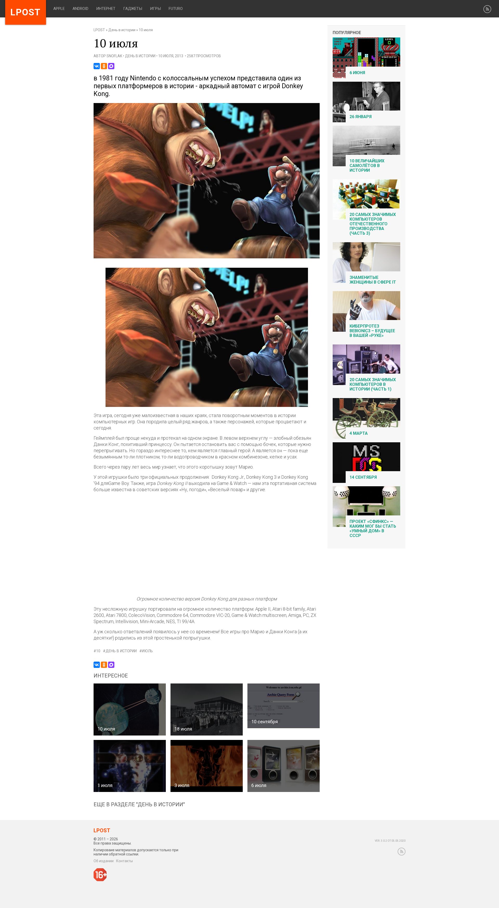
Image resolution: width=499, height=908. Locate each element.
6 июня (357, 72)
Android (80, 8)
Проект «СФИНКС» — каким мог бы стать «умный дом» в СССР (373, 528)
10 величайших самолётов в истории (367, 165)
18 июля (183, 729)
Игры (155, 8)
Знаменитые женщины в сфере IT (373, 280)
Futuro (176, 8)
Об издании (104, 861)
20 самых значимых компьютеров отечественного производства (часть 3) (373, 224)
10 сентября (264, 721)
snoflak (114, 56)
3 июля (181, 785)
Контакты (124, 861)
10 (98, 651)
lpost (25, 12)
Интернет (105, 8)
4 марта (359, 433)
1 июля (105, 785)
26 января (361, 116)
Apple (59, 8)
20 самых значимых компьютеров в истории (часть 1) (373, 384)
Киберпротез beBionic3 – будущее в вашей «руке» (372, 331)
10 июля (106, 729)
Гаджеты (132, 8)
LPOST (99, 30)
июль (147, 651)
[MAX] (111, 66)
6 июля (258, 785)
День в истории (121, 30)
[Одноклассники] (104, 66)
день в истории (121, 651)
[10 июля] (207, 257)
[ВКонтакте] (97, 66)
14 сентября (363, 477)
